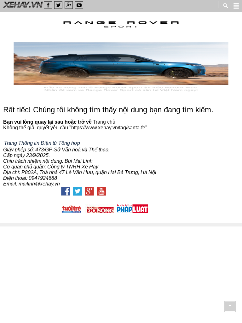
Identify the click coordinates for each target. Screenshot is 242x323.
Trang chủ (104, 122)
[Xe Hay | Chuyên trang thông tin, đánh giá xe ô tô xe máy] (22, 7)
